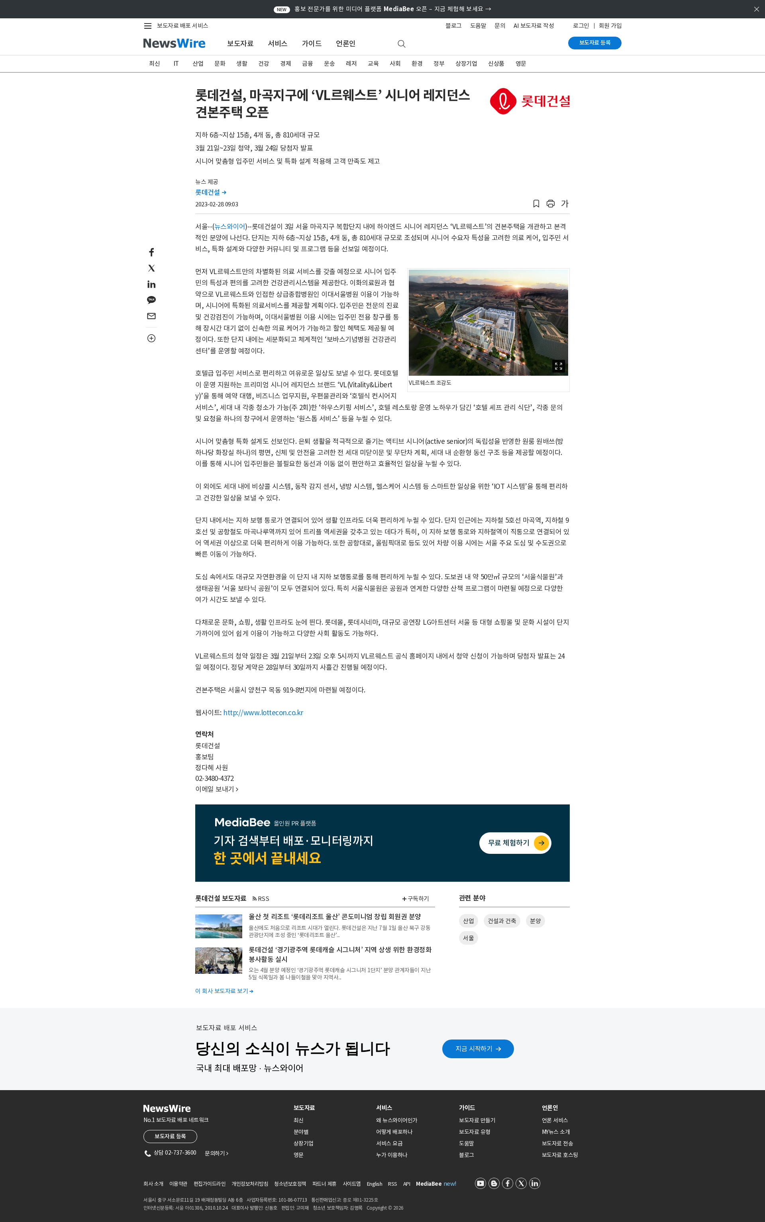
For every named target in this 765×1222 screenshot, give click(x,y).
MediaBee (428, 1184)
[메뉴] (149, 25)
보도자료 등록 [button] (170, 1136)
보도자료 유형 (474, 1132)
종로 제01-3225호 (360, 1200)
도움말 (478, 25)
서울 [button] (468, 938)
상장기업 (466, 63)
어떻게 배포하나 (394, 1132)
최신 (154, 63)
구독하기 (418, 898)
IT (176, 63)
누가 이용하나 (392, 1155)
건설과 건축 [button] (502, 921)
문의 (499, 25)
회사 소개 (153, 1184)
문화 (219, 63)
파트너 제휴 (324, 1184)
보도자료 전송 (557, 1143)
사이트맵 (352, 1184)
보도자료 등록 (595, 42)
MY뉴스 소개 (556, 1132)
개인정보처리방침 (249, 1184)
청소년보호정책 (290, 1184)
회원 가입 (610, 25)
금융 (307, 63)
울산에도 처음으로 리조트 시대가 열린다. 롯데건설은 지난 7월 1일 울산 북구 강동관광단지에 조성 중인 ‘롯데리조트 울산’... (339, 931)
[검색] (402, 44)
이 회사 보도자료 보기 (224, 991)
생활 (241, 63)
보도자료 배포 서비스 (182, 25)
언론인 (346, 43)
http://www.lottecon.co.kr (263, 712)
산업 (197, 63)
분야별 (301, 1132)
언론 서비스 (555, 1120)
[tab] (331, 1108)
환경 (417, 63)
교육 (373, 63)
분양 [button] (535, 921)
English (374, 1184)
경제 (285, 63)
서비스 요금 (389, 1143)
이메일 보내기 (216, 789)
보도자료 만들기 (477, 1120)
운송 (329, 63)
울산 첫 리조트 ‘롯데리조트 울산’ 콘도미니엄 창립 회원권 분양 (335, 916)
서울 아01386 (188, 1208)
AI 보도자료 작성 (534, 25)
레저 (351, 63)
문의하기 (216, 1153)
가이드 (312, 43)
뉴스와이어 (229, 226)
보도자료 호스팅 (560, 1155)
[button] (536, 204)
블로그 (453, 25)
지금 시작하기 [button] (474, 1049)
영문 (521, 63)
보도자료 (240, 43)
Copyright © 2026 (385, 1208)
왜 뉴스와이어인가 (397, 1120)
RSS (263, 898)
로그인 (581, 25)
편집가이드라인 (210, 1184)
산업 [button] (468, 921)
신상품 (496, 63)
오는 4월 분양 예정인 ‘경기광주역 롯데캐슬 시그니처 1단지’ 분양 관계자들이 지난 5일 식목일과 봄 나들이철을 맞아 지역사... (340, 974)
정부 (439, 63)
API (406, 1184)
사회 (395, 63)
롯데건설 (210, 192)
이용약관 (178, 1184)
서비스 (278, 43)
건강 (263, 63)
